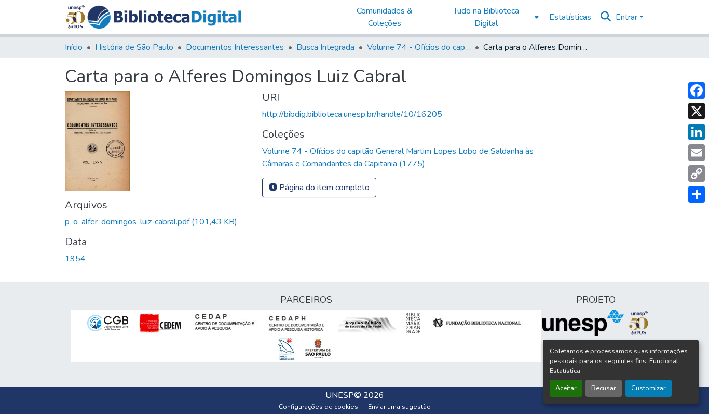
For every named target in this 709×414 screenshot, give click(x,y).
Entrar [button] (627, 17)
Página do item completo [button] (323, 187)
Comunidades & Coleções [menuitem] (385, 17)
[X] (696, 111)
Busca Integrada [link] (325, 47)
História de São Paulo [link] (134, 47)
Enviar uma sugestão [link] (399, 407)
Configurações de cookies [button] (318, 407)
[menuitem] (489, 17)
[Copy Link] (696, 173)
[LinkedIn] (696, 132)
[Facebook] (696, 90)
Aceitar (566, 388)
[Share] (696, 194)
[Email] (696, 152)
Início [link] (74, 47)
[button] (164, 17)
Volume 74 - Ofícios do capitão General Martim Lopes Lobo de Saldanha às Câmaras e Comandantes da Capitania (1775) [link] (419, 47)
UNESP (339, 395)
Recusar (603, 388)
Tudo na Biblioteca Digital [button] (486, 17)
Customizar (648, 388)
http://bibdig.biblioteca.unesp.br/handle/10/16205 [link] (352, 114)
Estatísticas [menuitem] (570, 17)
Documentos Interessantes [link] (235, 47)
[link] (157, 222)
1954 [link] (75, 258)
